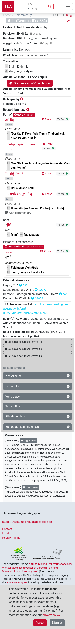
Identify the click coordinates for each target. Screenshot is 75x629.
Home (7, 15)
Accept (40, 622)
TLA (8, 6)
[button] (68, 21)
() (26, 341)
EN (54, 15)
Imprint (6, 533)
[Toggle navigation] (68, 6)
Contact (7, 529)
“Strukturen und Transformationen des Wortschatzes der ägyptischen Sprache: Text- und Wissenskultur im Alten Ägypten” (37, 568)
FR (66, 15)
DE (60, 15)
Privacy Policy (11, 538)
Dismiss (57, 622)
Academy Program (16, 582)
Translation (12, 406)
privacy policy (51, 615)
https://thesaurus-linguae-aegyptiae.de (27, 522)
